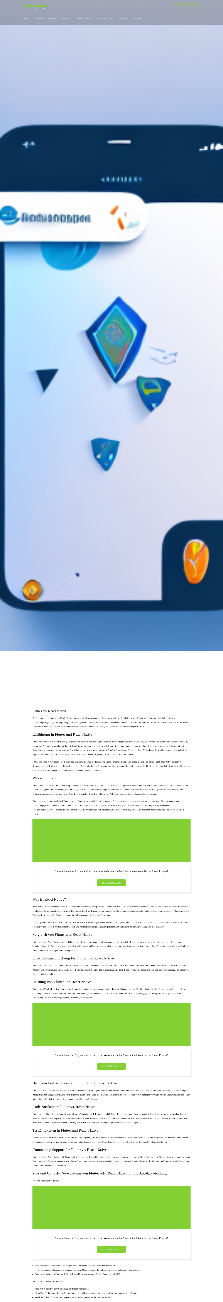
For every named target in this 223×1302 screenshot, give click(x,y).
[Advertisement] (111, 674)
